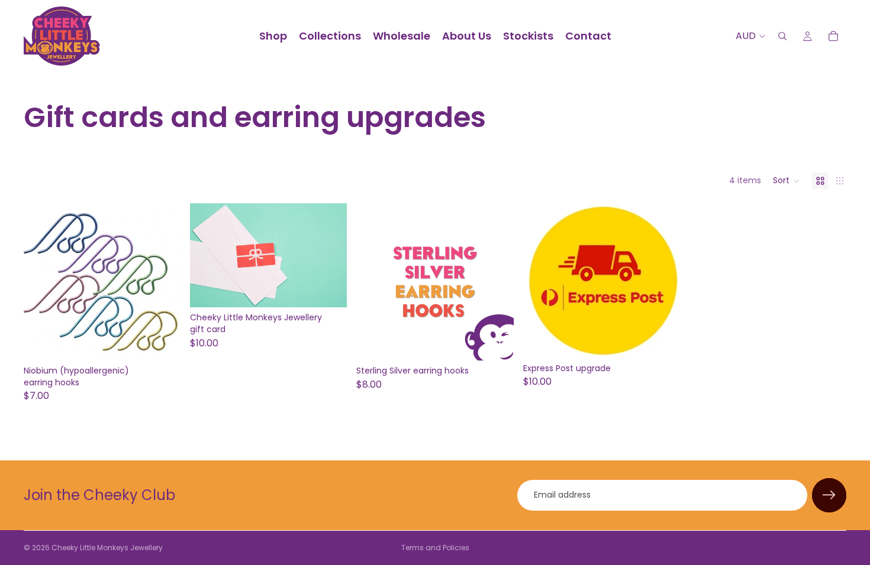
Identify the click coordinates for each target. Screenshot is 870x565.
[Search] (782, 36)
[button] (786, 181)
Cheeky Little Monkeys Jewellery (107, 548)
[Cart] (833, 36)
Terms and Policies (435, 548)
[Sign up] (829, 495)
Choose (172, 342)
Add (505, 342)
